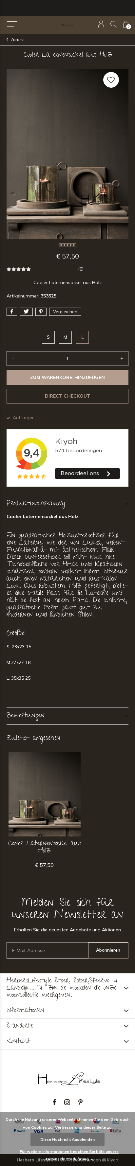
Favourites (111, 80)
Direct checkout (67, 396)
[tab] (67, 504)
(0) (81, 269)
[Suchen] (113, 24)
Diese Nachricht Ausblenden (67, 1139)
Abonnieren (108, 950)
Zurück (17, 39)
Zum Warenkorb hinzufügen (67, 377)
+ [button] (121, 358)
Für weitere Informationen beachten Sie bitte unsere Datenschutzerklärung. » (69, 1155)
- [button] (13, 358)
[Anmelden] (101, 24)
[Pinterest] (80, 1102)
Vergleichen (65, 311)
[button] (12, 24)
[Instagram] (67, 1102)
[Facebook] (54, 1102)
